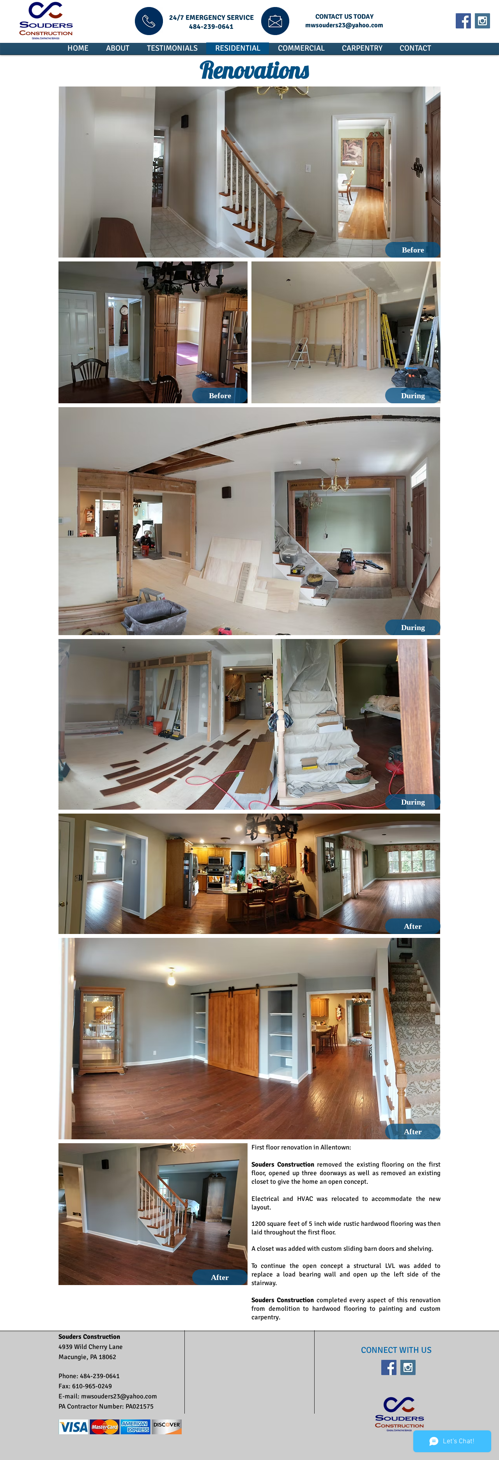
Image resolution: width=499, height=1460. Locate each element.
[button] (413, 250)
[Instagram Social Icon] (482, 20)
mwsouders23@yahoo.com (344, 25)
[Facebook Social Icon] (463, 20)
